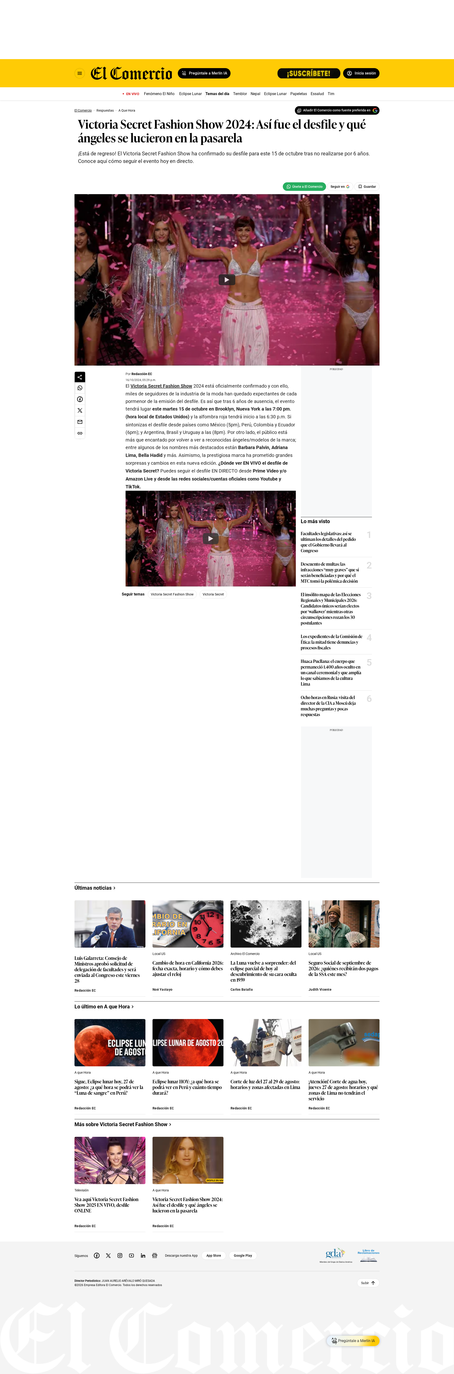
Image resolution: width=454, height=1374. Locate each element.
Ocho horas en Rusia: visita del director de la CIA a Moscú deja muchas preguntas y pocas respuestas (328, 705)
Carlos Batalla (242, 989)
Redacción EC (141, 374)
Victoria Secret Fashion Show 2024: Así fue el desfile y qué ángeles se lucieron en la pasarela (188, 1205)
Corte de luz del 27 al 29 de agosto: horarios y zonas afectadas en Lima (265, 1084)
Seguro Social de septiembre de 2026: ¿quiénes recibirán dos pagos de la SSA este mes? (343, 968)
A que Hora (82, 1072)
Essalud (317, 94)
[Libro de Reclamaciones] (369, 1255)
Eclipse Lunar (190, 94)
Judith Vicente (320, 989)
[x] (108, 1255)
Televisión (81, 1190)
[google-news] (154, 1255)
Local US (159, 954)
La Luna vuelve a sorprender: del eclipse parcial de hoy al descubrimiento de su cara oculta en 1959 (264, 971)
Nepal (255, 94)
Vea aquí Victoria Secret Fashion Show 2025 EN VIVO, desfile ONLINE (106, 1205)
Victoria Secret (213, 594)
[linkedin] (143, 1255)
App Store (213, 1255)
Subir (365, 1283)
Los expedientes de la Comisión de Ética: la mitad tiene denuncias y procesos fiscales (331, 641)
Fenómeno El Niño (159, 94)
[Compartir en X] (80, 410)
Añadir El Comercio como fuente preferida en (337, 110)
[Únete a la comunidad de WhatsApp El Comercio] (304, 186)
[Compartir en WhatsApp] (80, 388)
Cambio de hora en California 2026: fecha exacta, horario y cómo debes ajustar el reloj (188, 968)
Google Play (243, 1255)
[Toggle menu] (79, 73)
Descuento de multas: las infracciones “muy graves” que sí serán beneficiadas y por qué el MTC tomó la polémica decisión (330, 572)
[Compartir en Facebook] (80, 399)
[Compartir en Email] (80, 422)
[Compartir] (80, 377)
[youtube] (131, 1255)
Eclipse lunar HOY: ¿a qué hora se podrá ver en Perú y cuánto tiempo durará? (187, 1087)
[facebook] (97, 1255)
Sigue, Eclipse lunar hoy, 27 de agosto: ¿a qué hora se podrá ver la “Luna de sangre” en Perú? (108, 1087)
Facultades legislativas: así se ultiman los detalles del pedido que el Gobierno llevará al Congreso (328, 541)
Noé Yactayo (162, 989)
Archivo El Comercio (245, 954)
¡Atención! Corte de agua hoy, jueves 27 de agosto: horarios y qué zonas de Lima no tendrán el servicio (343, 1089)
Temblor (240, 94)
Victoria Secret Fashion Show (161, 386)
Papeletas (298, 94)
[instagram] (120, 1255)
